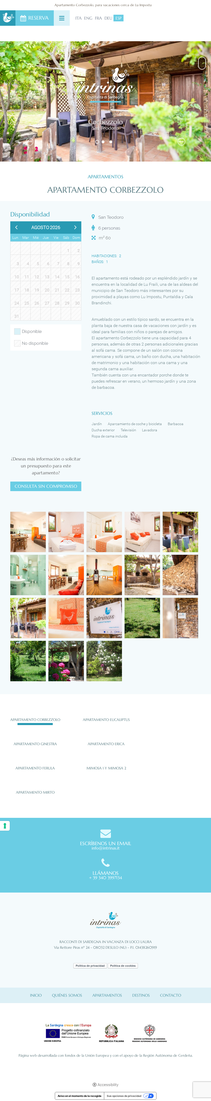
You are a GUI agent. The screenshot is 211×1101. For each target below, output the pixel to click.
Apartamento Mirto (35, 792)
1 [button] (97, 142)
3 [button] (111, 142)
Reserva (38, 18)
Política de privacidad (90, 966)
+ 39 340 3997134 (105, 878)
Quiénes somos (67, 995)
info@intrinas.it (106, 848)
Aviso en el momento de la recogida (79, 1095)
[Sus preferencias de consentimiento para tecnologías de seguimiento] (5, 826)
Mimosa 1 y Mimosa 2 (106, 768)
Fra (98, 18)
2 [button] (104, 142)
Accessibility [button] (108, 1085)
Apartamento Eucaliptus (106, 719)
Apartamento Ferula (35, 768)
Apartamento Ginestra (35, 744)
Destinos (141, 995)
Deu (108, 18)
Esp (118, 18)
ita (78, 18)
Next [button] (181, 142)
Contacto (170, 995)
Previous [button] (29, 142)
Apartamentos (107, 995)
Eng (88, 18)
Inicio (36, 995)
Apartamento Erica (106, 744)
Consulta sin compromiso (46, 486)
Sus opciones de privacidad (124, 1095)
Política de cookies (123, 966)
